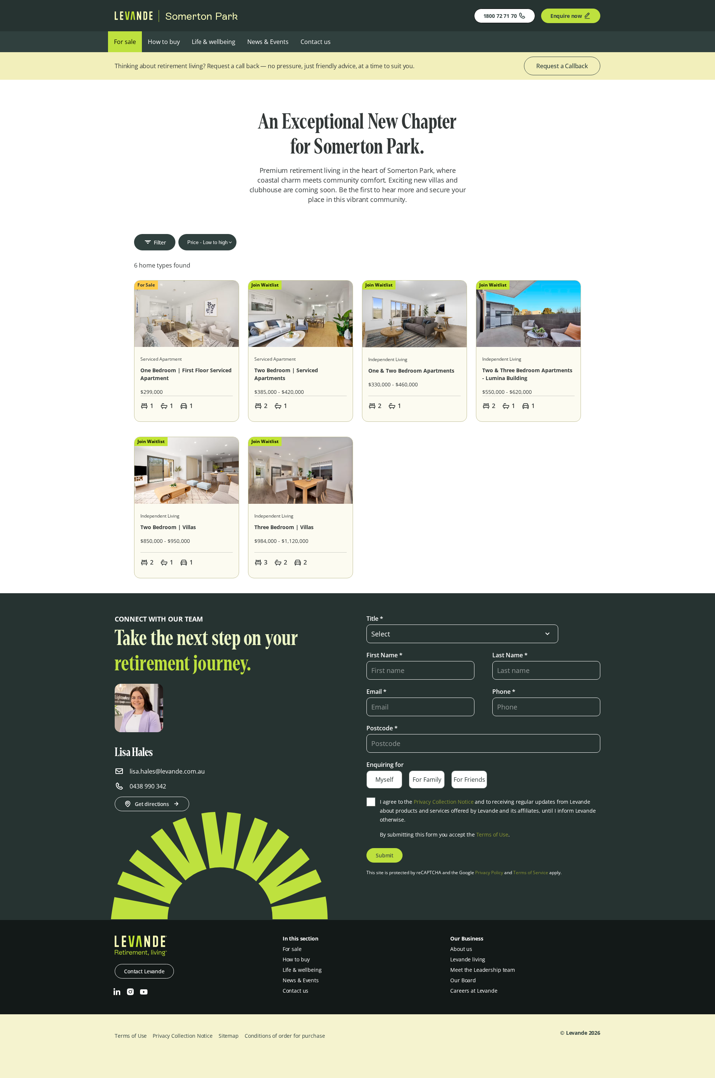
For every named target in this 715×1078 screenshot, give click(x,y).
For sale (125, 42)
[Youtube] (143, 991)
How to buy (164, 42)
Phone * (503, 692)
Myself (384, 779)
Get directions (152, 803)
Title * (374, 619)
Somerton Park (201, 16)
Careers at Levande (473, 990)
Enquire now (566, 15)
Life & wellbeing (213, 42)
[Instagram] (130, 991)
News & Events (268, 42)
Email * (376, 692)
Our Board (463, 980)
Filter (160, 242)
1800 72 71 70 (500, 15)
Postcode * (382, 728)
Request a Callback (562, 66)
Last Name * (510, 655)
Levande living (467, 959)
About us (461, 948)
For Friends (469, 779)
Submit (384, 855)
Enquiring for (385, 765)
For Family (427, 779)
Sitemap (229, 1035)
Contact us (316, 42)
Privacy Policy (489, 872)
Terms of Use (492, 834)
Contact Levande (144, 971)
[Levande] (134, 18)
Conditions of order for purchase (285, 1035)
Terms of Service (530, 872)
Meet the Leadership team (482, 969)
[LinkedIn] (117, 991)
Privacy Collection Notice (444, 801)
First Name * (384, 655)
